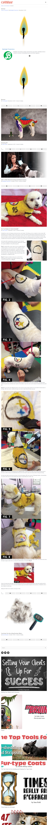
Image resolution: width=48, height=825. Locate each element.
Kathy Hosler (4, 144)
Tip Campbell (4, 100)
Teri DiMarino (4, 675)
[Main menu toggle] (45, 2)
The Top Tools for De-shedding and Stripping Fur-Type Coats (16, 809)
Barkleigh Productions (14, 10)
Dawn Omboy (4, 230)
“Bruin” (3, 770)
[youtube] (5, 693)
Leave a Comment (4, 10)
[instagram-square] (8, 693)
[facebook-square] (2, 693)
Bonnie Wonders (5, 634)
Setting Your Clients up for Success (10, 732)
